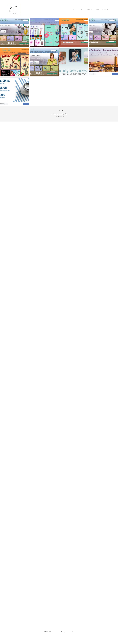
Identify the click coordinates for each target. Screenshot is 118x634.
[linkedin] (60, 110)
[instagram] (62, 110)
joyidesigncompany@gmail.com (60, 114)
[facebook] (57, 110)
